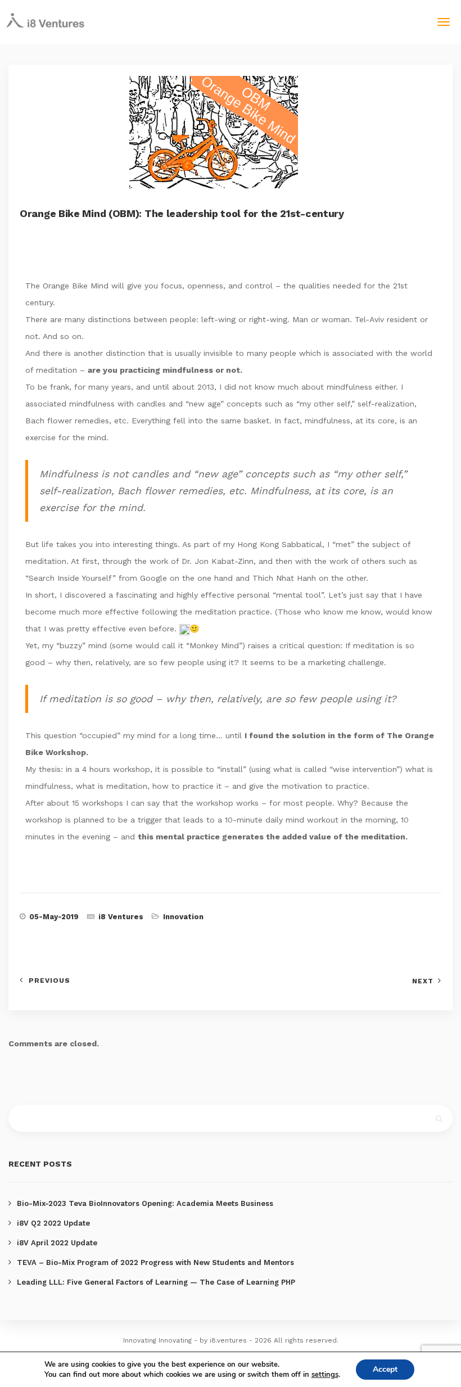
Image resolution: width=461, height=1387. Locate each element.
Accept (385, 1369)
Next (422, 981)
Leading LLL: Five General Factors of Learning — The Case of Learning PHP (156, 1282)
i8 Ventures (120, 916)
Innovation (183, 916)
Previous (49, 980)
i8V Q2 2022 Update (53, 1223)
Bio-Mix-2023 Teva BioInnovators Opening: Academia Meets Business (145, 1203)
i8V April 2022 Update (57, 1243)
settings (324, 1375)
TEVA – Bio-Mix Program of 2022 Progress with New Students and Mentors (155, 1262)
